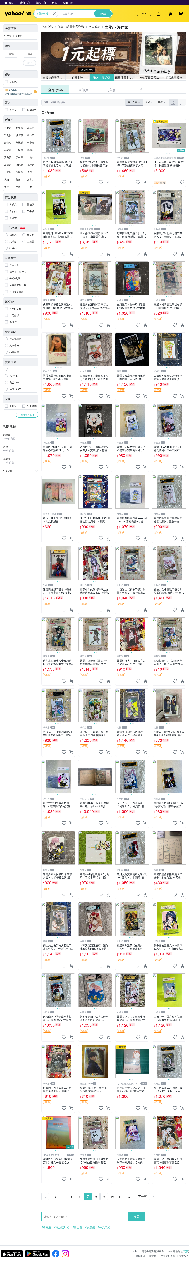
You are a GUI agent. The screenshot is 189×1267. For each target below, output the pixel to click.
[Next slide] (72, 135)
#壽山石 (77, 1227)
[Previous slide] (44, 135)
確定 (29, 63)
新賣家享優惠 (174, 77)
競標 (111, 89)
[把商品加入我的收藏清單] (64, 182)
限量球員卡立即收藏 (126, 77)
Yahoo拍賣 (17, 13)
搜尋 (136, 1216)
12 (128, 1196)
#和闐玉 (46, 1227)
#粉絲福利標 (61, 1227)
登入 (144, 13)
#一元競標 (104, 1227)
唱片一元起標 (101, 77)
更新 (185, 1251)
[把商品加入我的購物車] (71, 182)
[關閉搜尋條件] (54, 13)
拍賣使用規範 (168, 1256)
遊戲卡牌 (77, 77)
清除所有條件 (27, 414)
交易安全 (184, 1256)
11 (120, 1196)
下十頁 (142, 1196)
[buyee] (20, 91)
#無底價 (90, 1227)
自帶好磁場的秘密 (54, 77)
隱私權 (153, 1256)
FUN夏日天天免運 (150, 77)
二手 (139, 89)
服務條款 (140, 1256)
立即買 (83, 89)
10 (112, 1196)
